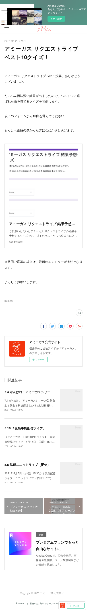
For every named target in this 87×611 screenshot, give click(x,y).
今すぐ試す (56, 18)
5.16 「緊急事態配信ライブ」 (25, 428)
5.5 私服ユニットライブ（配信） (27, 464)
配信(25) (8, 300)
